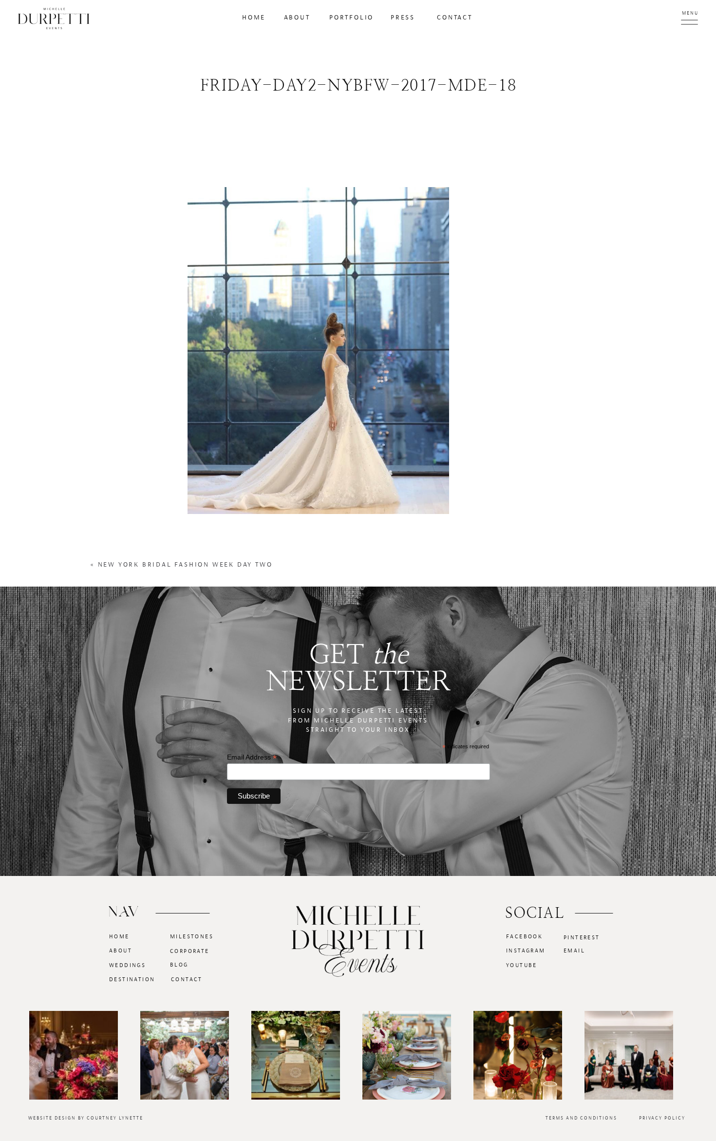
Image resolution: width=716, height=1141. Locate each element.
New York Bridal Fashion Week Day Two (185, 564)
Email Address (252, 757)
